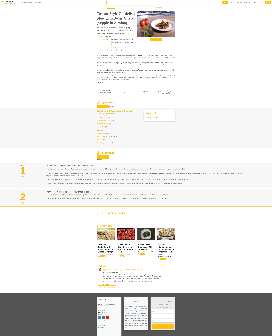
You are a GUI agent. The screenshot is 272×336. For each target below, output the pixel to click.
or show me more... (152, 117)
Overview (111, 7)
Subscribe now (163, 326)
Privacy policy (101, 323)
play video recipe (156, 39)
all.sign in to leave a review (107, 287)
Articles (232, 2)
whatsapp (120, 50)
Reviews (150, 7)
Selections (247, 2)
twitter (109, 50)
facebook (104, 50)
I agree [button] (227, 331)
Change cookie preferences (104, 320)
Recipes (239, 2)
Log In (261, 2)
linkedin (114, 50)
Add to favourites (159, 7)
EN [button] (255, 2)
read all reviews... (114, 47)
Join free (268, 2)
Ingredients (120, 7)
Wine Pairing (141, 7)
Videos (225, 2)
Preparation (131, 7)
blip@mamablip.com (103, 312)
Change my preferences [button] (227, 334)
